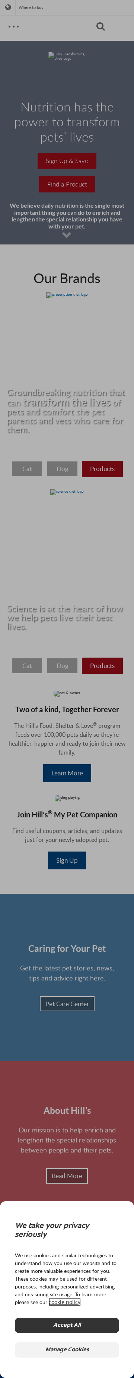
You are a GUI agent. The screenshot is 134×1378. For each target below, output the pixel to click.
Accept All (67, 1325)
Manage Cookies (67, 1350)
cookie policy (64, 1302)
